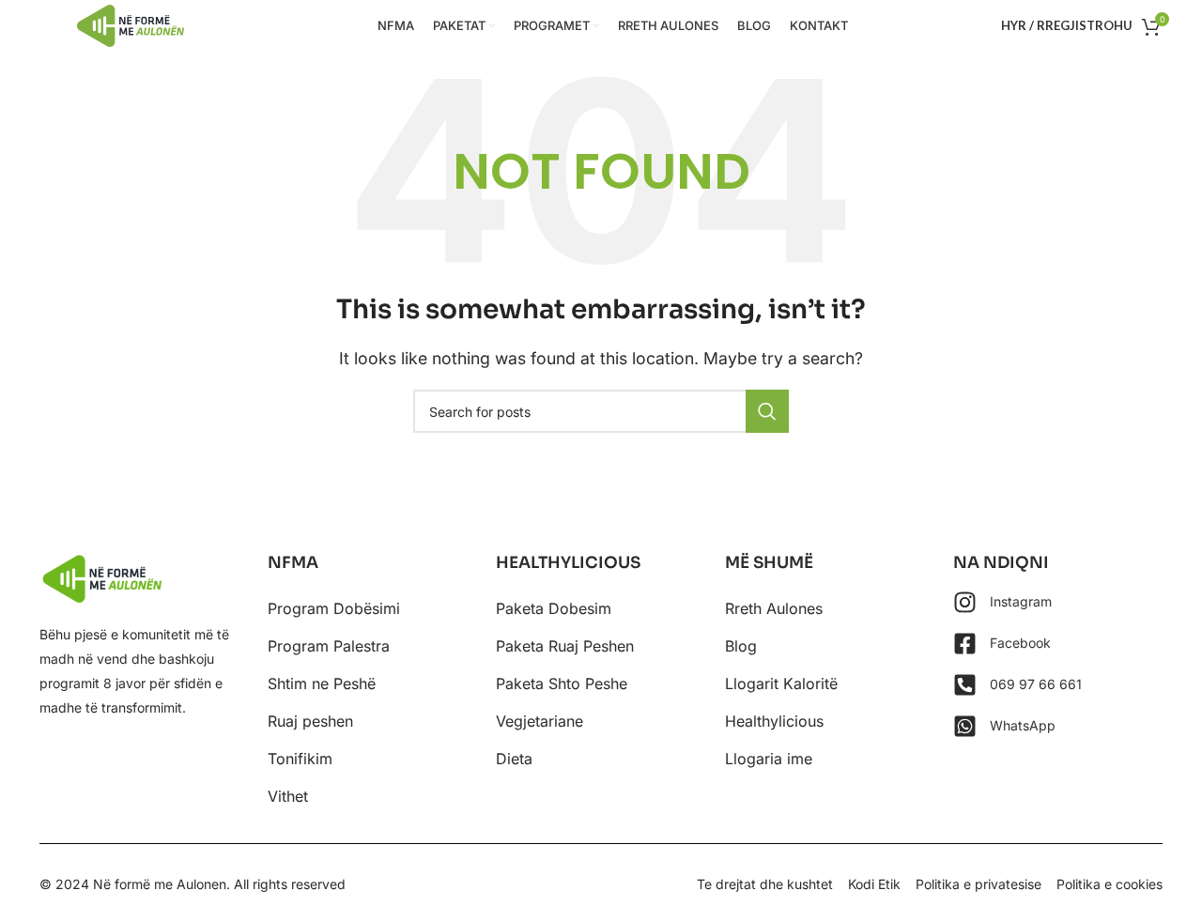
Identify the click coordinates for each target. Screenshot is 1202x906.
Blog (741, 646)
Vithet (288, 796)
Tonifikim (300, 758)
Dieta (514, 758)
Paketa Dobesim (553, 608)
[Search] (767, 411)
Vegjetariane (539, 721)
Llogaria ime (768, 758)
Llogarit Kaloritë (781, 683)
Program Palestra (329, 646)
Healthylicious (774, 721)
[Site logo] (130, 24)
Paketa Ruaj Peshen (565, 646)
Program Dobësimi (334, 608)
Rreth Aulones (774, 608)
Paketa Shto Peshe (561, 683)
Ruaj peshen (310, 721)
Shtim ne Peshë (322, 683)
